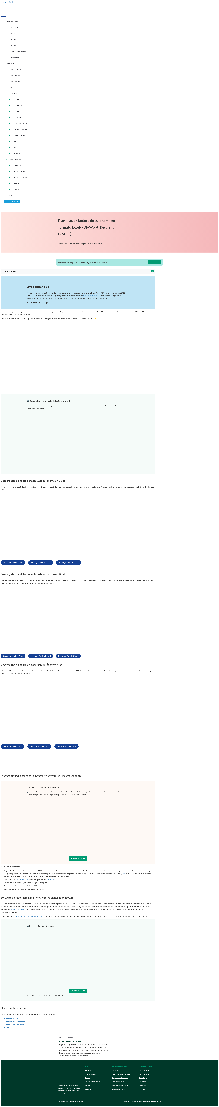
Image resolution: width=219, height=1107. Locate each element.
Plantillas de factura (118, 1081)
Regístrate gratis (12, 201)
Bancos (12, 34)
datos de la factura (21, 880)
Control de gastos (90, 1074)
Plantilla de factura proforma (14, 1021)
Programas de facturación (120, 1078)
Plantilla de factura (11, 1018)
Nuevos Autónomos (20, 123)
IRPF (15, 147)
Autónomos (17, 117)
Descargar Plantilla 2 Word (40, 656)
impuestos (51, 880)
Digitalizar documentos (18, 52)
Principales (14, 93)
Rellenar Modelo (19, 135)
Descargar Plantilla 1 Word (13, 656)
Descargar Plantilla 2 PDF (39, 746)
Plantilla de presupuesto (13, 1028)
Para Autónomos (15, 70)
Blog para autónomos (118, 1089)
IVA (15, 141)
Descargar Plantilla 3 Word (68, 656)
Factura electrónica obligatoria (121, 1074)
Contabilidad (18, 165)
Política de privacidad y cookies (133, 1101)
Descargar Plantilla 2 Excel (41, 563)
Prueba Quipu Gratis (78, 858)
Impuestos (13, 40)
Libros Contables (19, 171)
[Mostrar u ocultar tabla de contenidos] (152, 271)
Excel (124, 874)
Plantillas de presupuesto (120, 1085)
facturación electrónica (91, 296)
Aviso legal (142, 1089)
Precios (9, 195)
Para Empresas (15, 75)
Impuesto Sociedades (21, 177)
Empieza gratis (154, 262)
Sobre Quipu (143, 1078)
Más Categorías (15, 159)
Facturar (16, 111)
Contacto (88, 1089)
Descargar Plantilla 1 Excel (13, 563)
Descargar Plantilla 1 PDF (12, 746)
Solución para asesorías (92, 1081)
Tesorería (13, 46)
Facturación (14, 28)
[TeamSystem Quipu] (14, 7)
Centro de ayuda (144, 1070)
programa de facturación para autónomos (30, 916)
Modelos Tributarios (20, 129)
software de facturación (19, 909)
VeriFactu (115, 1070)
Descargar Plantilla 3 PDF (66, 746)
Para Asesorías (15, 81)
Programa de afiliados (146, 1074)
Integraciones (15, 58)
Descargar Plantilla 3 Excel (68, 563)
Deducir (16, 189)
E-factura (17, 153)
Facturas (17, 99)
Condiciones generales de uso (152, 1101)
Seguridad (142, 1081)
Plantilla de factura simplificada (15, 1025)
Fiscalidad (17, 183)
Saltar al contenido (7, 2)
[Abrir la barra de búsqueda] (3, 11)
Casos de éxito (143, 1085)
